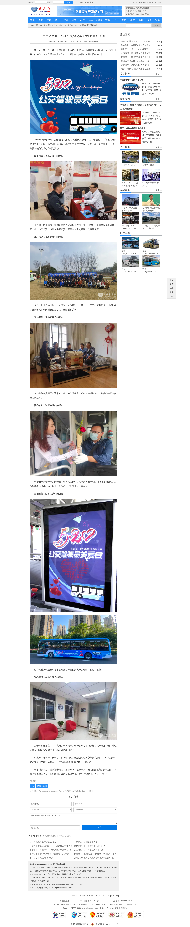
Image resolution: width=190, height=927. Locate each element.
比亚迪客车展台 (128, 165)
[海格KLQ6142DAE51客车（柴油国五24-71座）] (130, 261)
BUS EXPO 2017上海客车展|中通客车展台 (130, 185)
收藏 (39, 786)
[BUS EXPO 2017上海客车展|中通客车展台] (130, 175)
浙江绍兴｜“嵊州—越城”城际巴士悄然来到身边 (135, 49)
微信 (172, 280)
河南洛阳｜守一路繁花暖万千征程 (88, 850)
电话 (172, 292)
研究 (74, 20)
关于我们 (74, 896)
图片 (57, 20)
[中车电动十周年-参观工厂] (151, 175)
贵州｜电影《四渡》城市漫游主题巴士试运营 (135, 69)
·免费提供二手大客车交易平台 (136, 11)
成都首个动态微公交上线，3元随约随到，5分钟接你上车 (135, 61)
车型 (91, 20)
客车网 (42, 25)
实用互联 (106, 896)
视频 (66, 20)
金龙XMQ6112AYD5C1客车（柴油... (150, 271)
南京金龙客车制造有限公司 (131, 80)
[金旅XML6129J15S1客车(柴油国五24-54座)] (151, 243)
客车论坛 (114, 896)
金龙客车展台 (148, 165)
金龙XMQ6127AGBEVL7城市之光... (130, 253)
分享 (32, 786)
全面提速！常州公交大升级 (86, 842)
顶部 (172, 296)
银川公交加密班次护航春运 (41, 858)
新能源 (99, 20)
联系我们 (82, 896)
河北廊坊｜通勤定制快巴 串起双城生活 (135, 65)
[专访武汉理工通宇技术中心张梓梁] (151, 200)
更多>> (159, 74)
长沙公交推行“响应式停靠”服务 (43, 842)
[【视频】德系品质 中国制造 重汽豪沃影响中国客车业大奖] (130, 200)
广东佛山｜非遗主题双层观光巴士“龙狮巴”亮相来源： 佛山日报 (135, 57)
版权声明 (90, 896)
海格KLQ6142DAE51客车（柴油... (130, 271)
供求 (124, 20)
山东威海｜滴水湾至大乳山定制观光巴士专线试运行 (135, 53)
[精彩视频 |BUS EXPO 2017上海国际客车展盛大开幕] (130, 218)
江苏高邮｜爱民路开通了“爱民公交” (89, 846)
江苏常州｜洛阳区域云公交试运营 (135, 45)
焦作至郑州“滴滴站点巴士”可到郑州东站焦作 (135, 41)
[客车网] (40, 11)
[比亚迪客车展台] (130, 157)
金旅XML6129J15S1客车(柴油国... (150, 253)
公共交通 (57, 25)
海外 (141, 20)
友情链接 (98, 896)
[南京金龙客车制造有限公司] (130, 89)
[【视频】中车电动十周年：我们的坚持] (151, 218)
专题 (49, 20)
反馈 (45, 786)
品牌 (82, 20)
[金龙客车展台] (151, 157)
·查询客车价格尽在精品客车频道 (137, 8)
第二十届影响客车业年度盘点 (132, 128)
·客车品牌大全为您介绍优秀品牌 (137, 14)
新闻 (41, 20)
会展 (149, 20)
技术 (107, 20)
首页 (32, 20)
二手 (116, 20)
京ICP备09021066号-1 (79, 924)
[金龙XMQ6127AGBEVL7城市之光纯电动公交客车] (130, 243)
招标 (157, 20)
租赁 (132, 20)
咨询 (172, 288)
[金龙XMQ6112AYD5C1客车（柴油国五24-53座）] (151, 261)
